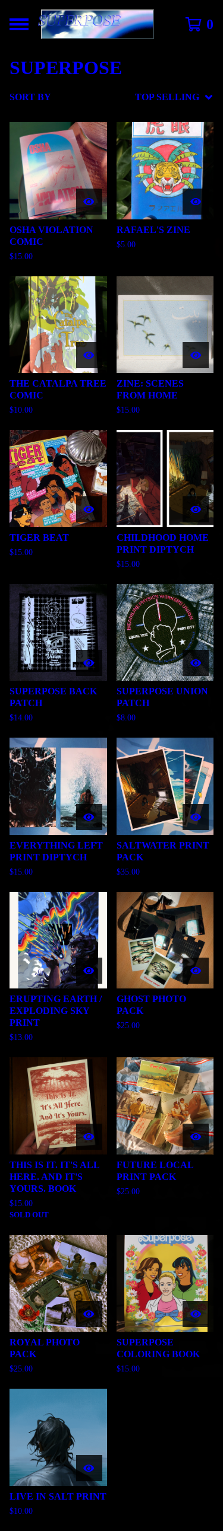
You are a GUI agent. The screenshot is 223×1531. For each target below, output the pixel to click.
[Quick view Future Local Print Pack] (196, 1137)
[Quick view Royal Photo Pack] (89, 1314)
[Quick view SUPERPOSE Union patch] (196, 663)
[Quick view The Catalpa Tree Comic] (89, 355)
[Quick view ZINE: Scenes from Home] (196, 355)
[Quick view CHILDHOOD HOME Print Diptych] (196, 509)
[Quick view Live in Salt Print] (89, 1468)
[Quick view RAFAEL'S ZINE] (196, 202)
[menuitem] (111, 97)
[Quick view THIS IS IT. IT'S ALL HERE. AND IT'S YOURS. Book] (89, 1137)
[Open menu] (19, 24)
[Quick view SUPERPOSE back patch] (89, 663)
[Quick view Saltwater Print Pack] (196, 817)
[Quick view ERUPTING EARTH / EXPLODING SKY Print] (89, 971)
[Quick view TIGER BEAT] (89, 509)
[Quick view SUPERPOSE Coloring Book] (196, 1314)
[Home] (99, 24)
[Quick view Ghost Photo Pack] (196, 971)
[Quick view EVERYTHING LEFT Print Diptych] (89, 817)
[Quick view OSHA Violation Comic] (89, 202)
